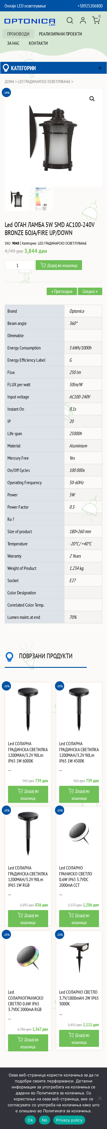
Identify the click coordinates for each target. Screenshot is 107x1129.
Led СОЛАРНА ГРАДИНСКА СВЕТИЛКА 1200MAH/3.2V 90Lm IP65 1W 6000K (28, 752)
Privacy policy (69, 1120)
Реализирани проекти (60, 34)
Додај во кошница (62, 265)
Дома (9, 81)
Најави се (83, 20)
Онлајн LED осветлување (25, 6)
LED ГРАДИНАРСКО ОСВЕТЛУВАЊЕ (44, 81)
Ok (30, 1120)
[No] (100, 1098)
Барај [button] (70, 20)
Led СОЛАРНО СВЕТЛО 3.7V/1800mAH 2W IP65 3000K (79, 997)
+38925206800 (90, 6)
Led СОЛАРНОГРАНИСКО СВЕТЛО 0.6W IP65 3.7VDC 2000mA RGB (25, 1000)
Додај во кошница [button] (30, 794)
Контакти (38, 43)
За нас (13, 43)
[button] (92, 98)
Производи (18, 34)
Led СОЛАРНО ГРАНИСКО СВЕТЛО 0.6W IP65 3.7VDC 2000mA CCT (75, 876)
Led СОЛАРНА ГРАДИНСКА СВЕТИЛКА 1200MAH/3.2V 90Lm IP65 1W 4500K (79, 752)
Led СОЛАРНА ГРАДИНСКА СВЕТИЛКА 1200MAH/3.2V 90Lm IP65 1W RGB (28, 876)
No (45, 1120)
